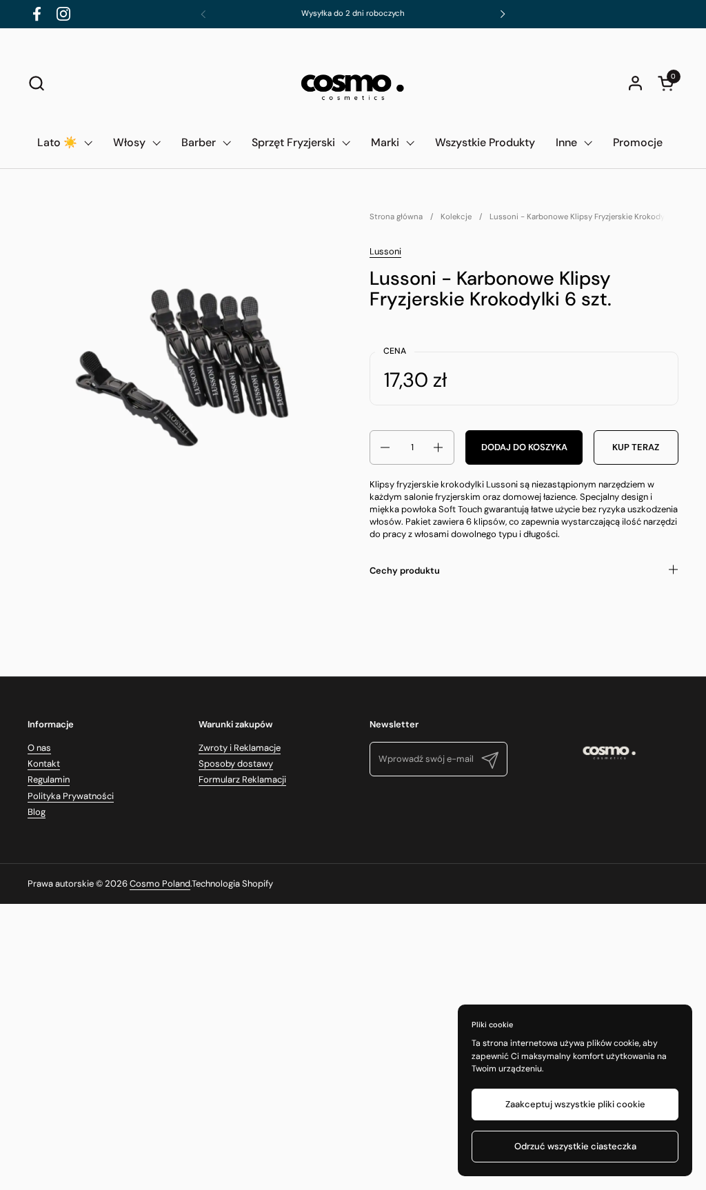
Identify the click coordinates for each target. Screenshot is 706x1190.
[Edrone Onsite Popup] (353, 595)
